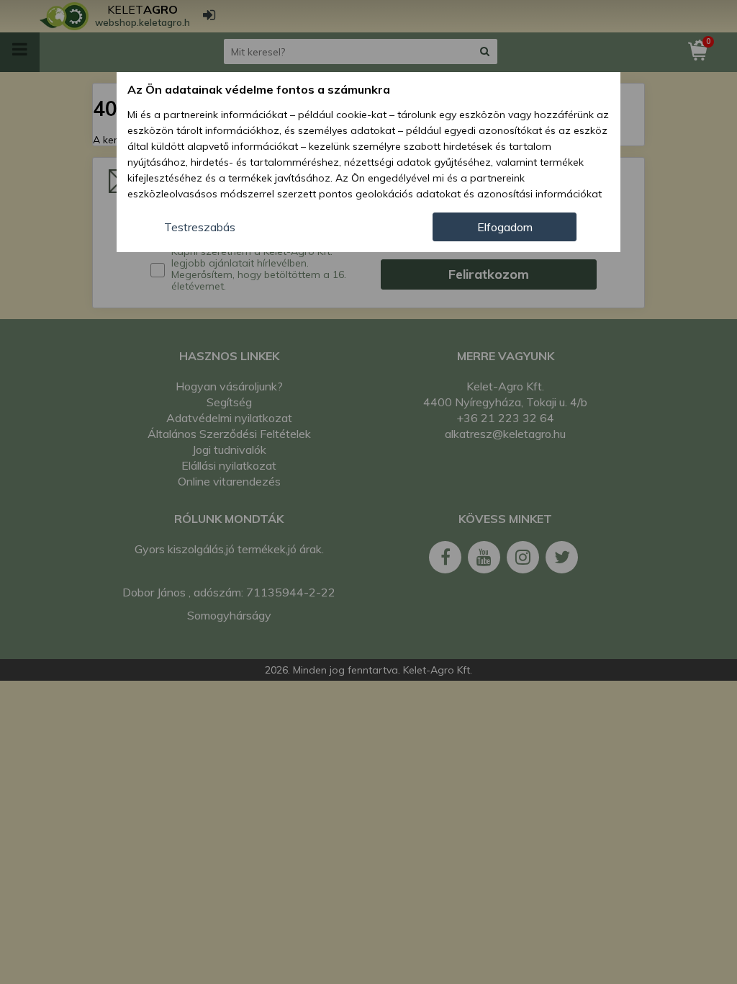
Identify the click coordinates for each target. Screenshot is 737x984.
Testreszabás (199, 227)
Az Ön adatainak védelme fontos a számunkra (258, 89)
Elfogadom (505, 227)
